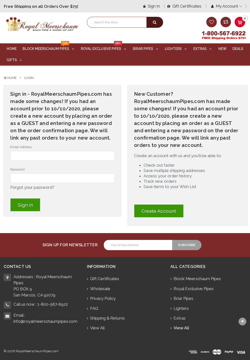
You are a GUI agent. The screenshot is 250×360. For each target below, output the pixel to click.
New (222, 49)
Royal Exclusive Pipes (101, 47)
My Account (227, 6)
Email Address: (21, 147)
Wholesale (100, 288)
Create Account (158, 211)
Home (12, 49)
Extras (200, 49)
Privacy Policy (103, 298)
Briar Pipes (143, 49)
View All (97, 327)
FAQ (94, 308)
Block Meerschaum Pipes (46, 47)
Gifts (12, 60)
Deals (237, 49)
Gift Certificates (186, 6)
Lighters (173, 49)
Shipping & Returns (107, 318)
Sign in (153, 6)
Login (29, 78)
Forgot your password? (32, 187)
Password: (17, 169)
